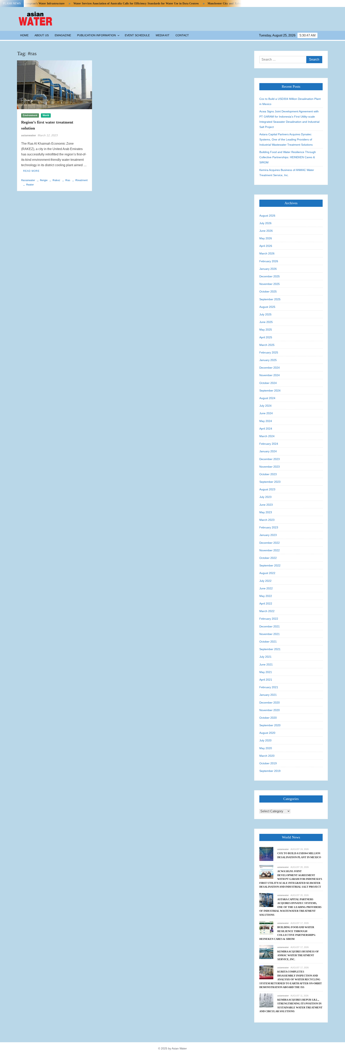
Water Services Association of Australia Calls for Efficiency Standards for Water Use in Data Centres (116, 3)
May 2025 (265, 329)
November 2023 (269, 466)
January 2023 (268, 535)
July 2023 (265, 497)
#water (30, 184)
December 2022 (269, 542)
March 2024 (267, 436)
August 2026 (267, 215)
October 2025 (268, 291)
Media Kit (163, 35)
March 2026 (267, 253)
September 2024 (270, 390)
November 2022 (269, 550)
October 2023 (268, 474)
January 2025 (268, 360)
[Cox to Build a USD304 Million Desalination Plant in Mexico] (266, 853)
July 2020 (265, 740)
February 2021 (268, 687)
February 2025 (268, 352)
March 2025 (267, 344)
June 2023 (266, 504)
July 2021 (265, 656)
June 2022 (266, 588)
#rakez (56, 180)
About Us (42, 35)
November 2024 (269, 375)
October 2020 (268, 717)
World (46, 115)
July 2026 (265, 223)
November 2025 (269, 284)
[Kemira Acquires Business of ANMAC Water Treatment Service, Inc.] (266, 952)
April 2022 (265, 603)
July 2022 (265, 580)
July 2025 (265, 314)
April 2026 (265, 245)
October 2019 (268, 763)
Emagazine (63, 35)
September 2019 (270, 770)
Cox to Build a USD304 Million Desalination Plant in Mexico (290, 101)
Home (24, 35)
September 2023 (270, 481)
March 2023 (267, 519)
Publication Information (96, 35)
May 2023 (265, 512)
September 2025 (270, 299)
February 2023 (268, 527)
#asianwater (28, 180)
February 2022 (268, 618)
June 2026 (266, 230)
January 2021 (268, 694)
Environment (30, 115)
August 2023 (267, 489)
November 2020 (269, 710)
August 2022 (267, 573)
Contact (182, 35)
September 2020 (270, 725)
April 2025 (265, 337)
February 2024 (268, 443)
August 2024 (267, 398)
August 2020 (267, 732)
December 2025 (269, 276)
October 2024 (268, 383)
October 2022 (268, 557)
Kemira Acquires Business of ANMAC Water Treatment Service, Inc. (286, 172)
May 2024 (265, 421)
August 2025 (267, 306)
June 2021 (266, 664)
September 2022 (270, 565)
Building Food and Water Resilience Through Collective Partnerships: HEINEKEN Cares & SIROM (287, 157)
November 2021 (269, 634)
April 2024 (265, 428)
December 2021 (269, 626)
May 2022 (265, 596)
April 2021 (265, 679)
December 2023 (269, 459)
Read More (31, 171)
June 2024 (266, 413)
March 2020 (267, 755)
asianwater (28, 135)
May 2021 (265, 672)
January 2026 (268, 268)
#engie (44, 180)
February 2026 (268, 261)
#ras (67, 180)
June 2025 (266, 322)
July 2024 (265, 405)
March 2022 (267, 611)
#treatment (81, 180)
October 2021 (268, 641)
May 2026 (265, 238)
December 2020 (269, 702)
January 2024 (268, 451)
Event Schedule (137, 35)
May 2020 (265, 748)
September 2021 (270, 649)
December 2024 (269, 367)
